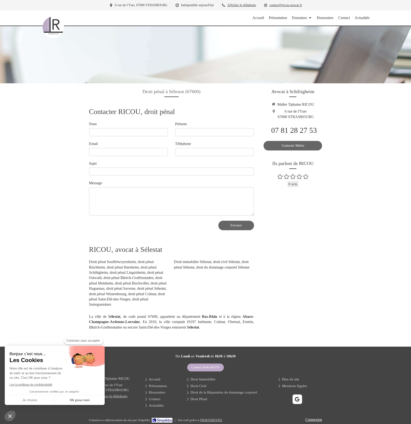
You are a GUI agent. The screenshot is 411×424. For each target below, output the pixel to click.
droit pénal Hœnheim (123, 267)
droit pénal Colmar (142, 294)
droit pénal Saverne (120, 288)
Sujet (93, 163)
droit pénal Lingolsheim (127, 272)
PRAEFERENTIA (211, 420)
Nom (93, 124)
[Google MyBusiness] (297, 399)
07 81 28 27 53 (294, 130)
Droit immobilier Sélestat (192, 262)
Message (95, 183)
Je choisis (29, 400)
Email (93, 144)
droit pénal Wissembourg (107, 294)
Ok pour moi (80, 400)
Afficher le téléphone (241, 5)
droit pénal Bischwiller (132, 283)
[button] (10, 416)
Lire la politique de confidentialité (31, 384)
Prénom (181, 124)
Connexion (313, 420)
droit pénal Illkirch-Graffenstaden (128, 278)
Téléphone (183, 144)
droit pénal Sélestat (151, 288)
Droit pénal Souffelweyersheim (112, 262)
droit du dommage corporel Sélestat (222, 267)
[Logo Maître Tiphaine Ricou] (53, 37)
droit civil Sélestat (226, 262)
